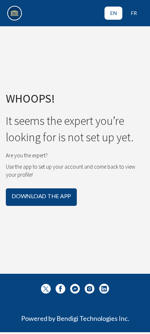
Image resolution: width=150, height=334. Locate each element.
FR (134, 13)
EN (113, 13)
